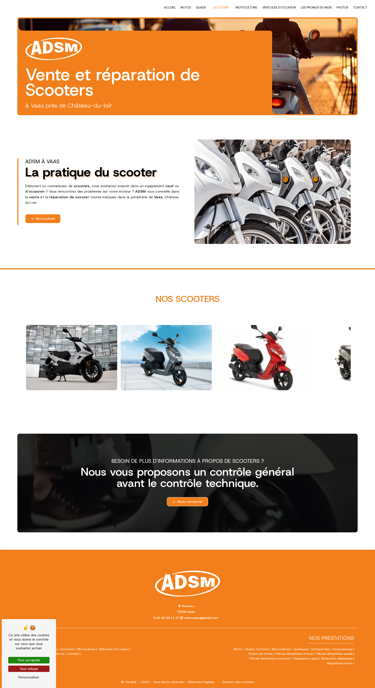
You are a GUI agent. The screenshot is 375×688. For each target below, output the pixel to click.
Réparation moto (340, 663)
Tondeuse (300, 649)
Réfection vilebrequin (337, 658)
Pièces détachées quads (334, 653)
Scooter (263, 649)
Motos (186, 7)
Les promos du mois (316, 7)
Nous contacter (190, 501)
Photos (342, 7)
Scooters (221, 7)
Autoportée (320, 649)
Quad (249, 649)
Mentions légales (201, 682)
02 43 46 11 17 (168, 618)
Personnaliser (28, 677)
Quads (201, 7)
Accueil (170, 7)
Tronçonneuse (342, 649)
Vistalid (131, 682)
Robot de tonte (260, 653)
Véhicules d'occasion (279, 7)
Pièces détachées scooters (270, 658)
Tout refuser (28, 668)
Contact (360, 7)
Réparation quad (306, 658)
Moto (238, 649)
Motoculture (246, 7)
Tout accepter (28, 660)
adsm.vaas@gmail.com (200, 618)
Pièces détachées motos (294, 653)
